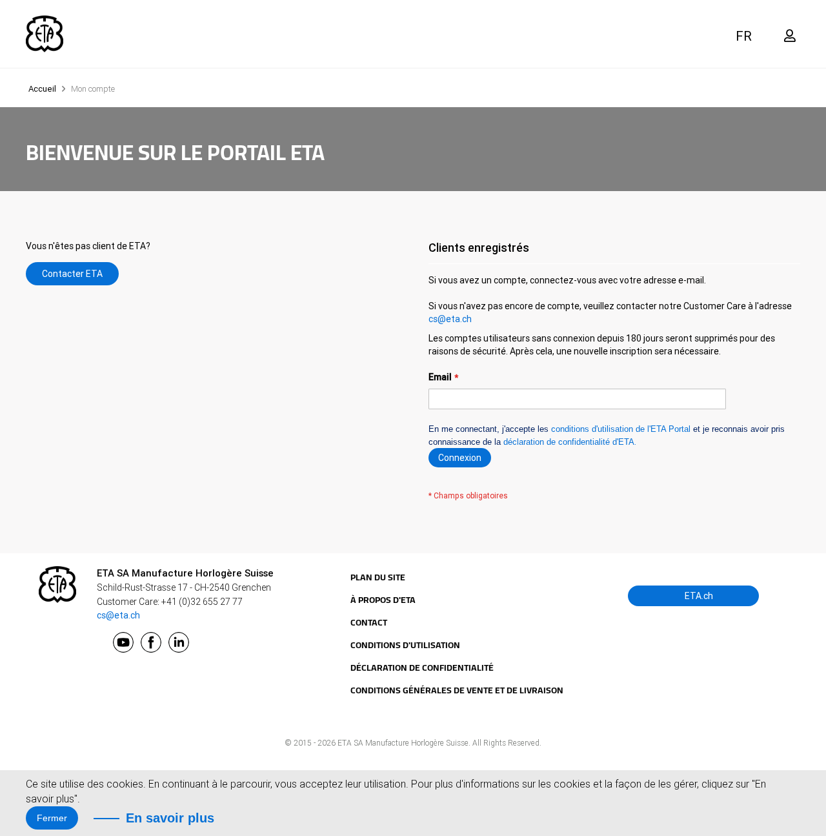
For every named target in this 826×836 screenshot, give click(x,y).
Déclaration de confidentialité (422, 667)
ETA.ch (698, 596)
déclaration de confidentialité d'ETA (568, 442)
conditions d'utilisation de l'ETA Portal (620, 429)
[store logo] (44, 33)
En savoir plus (170, 818)
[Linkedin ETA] (178, 642)
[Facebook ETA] (151, 642)
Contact (368, 622)
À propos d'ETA (383, 599)
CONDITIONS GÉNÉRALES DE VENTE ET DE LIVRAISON (456, 690)
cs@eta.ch (450, 319)
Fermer (52, 818)
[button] (745, 36)
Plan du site (377, 577)
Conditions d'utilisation (405, 645)
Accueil (43, 88)
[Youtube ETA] (123, 642)
